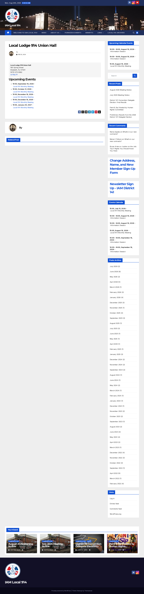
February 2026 (115, 292)
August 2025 (114, 323)
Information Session (118, 51)
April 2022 (114, 473)
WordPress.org (115, 514)
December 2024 (116, 359)
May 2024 (114, 385)
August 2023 (114, 427)
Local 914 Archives (116, 33)
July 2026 (113, 266)
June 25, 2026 (82, 550)
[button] (133, 33)
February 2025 (115, 349)
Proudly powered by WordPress (61, 590)
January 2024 (115, 401)
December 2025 (116, 303)
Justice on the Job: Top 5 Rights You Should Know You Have (123, 148)
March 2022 (114, 478)
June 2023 (114, 432)
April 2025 (114, 344)
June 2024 (114, 380)
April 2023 (114, 442)
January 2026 (115, 297)
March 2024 (114, 391)
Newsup (79, 590)
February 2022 (115, 484)
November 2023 (116, 411)
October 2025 (115, 313)
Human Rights (114, 541)
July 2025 (113, 328)
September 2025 (116, 318)
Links (99, 33)
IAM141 (89, 541)
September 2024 (116, 370)
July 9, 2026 (48, 550)
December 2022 (116, 453)
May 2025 (113, 339)
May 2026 (113, 277)
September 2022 (116, 468)
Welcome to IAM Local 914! (25, 33)
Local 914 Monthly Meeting (23, 86)
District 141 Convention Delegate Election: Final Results (88, 546)
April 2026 (114, 282)
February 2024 (115, 396)
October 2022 (115, 463)
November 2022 (116, 458)
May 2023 (113, 437)
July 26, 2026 (15, 550)
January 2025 (115, 354)
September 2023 (116, 422)
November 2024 (116, 365)
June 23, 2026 (116, 550)
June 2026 (114, 272)
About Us (55, 33)
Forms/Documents (73, 33)
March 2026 (114, 287)
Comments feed (116, 509)
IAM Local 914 (12, 25)
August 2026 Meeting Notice (120, 90)
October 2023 (115, 416)
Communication (13, 541)
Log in (112, 498)
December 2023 (116, 406)
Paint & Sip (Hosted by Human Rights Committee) (121, 546)
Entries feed (114, 504)
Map (13, 75)
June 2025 (114, 334)
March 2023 (114, 447)
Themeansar (88, 590)
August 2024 (115, 375)
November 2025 (116, 308)
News (44, 33)
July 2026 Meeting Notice (119, 95)
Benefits (89, 33)
